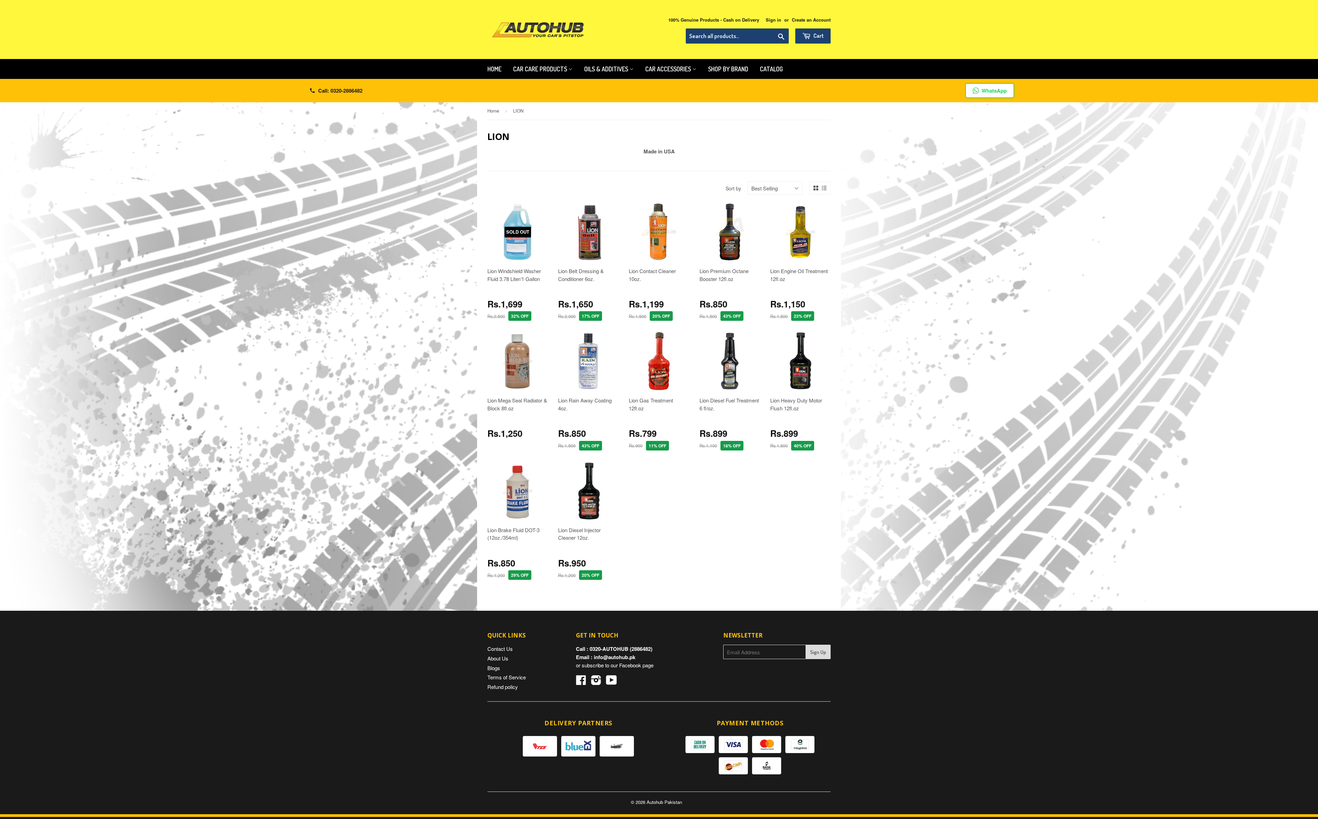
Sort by (733, 188)
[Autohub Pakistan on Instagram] (596, 682)
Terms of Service (506, 677)
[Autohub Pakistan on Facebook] (581, 682)
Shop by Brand (728, 69)
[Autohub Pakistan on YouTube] (611, 682)
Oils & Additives (606, 69)
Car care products (540, 69)
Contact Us (500, 648)
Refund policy (502, 686)
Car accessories (668, 69)
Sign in (773, 20)
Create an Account (811, 20)
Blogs (493, 667)
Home (494, 69)
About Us (497, 658)
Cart (818, 35)
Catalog (771, 69)
